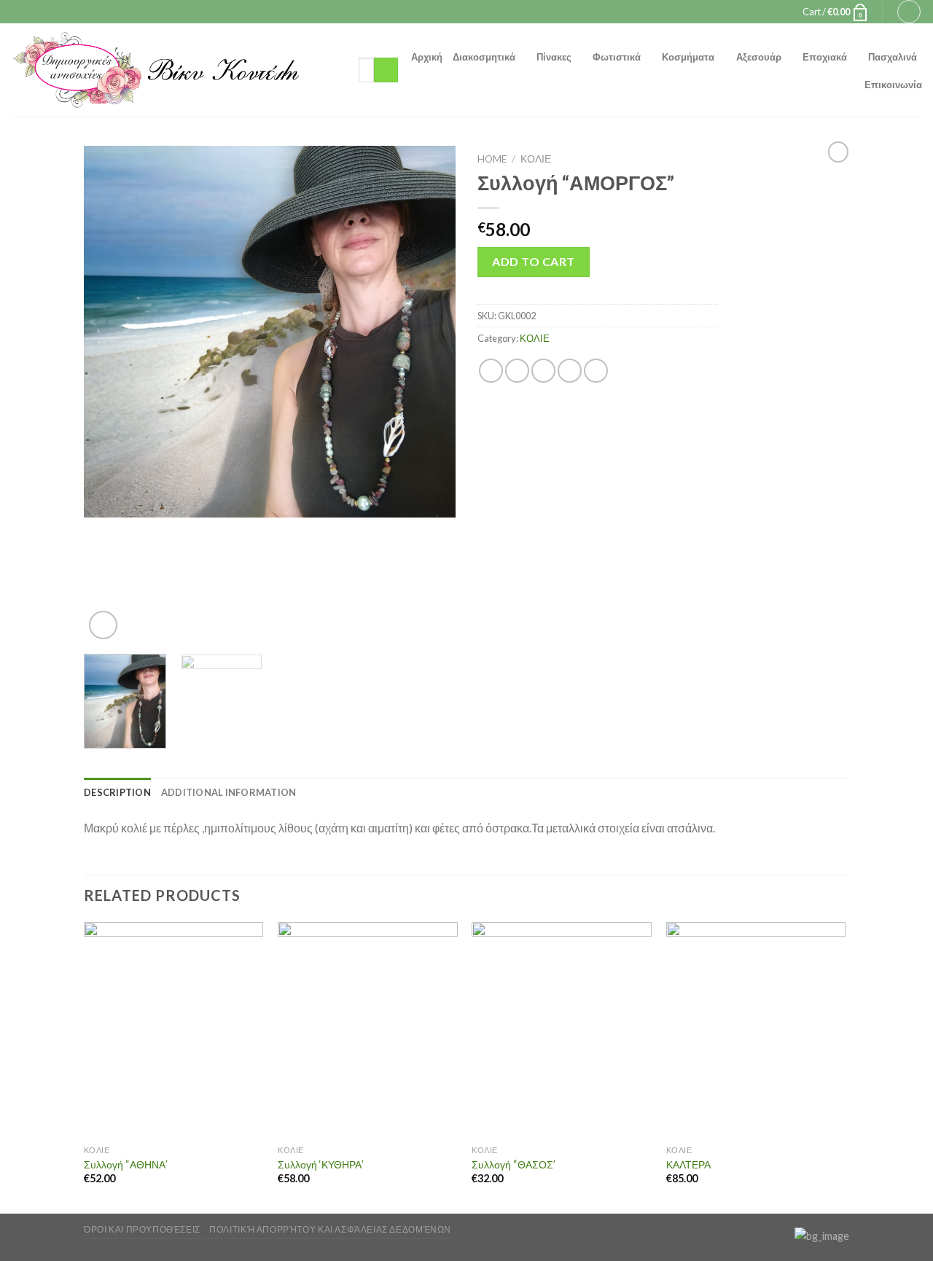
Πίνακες (553, 57)
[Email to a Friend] (543, 371)
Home (492, 159)
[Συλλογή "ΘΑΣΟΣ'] (562, 1030)
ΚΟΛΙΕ (535, 159)
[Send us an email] (480, 12)
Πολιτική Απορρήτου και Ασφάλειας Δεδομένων (330, 1229)
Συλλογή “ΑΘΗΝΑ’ (126, 1164)
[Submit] (386, 70)
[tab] (117, 792)
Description (117, 792)
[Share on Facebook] (491, 371)
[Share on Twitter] (517, 371)
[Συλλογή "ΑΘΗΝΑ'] (174, 1030)
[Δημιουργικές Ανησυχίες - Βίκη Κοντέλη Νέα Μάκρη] (174, 70)
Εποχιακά (825, 57)
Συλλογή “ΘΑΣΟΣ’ (513, 1164)
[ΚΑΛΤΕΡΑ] (756, 1030)
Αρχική (426, 57)
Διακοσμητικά (484, 57)
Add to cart (533, 261)
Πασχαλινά (892, 57)
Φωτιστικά (617, 57)
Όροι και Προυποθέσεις (142, 1229)
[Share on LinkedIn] (596, 371)
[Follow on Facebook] (452, 12)
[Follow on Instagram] (466, 12)
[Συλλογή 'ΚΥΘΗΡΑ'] (368, 1030)
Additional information (229, 792)
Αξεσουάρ (758, 57)
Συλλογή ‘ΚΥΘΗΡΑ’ (321, 1164)
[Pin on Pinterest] (570, 371)
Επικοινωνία (893, 84)
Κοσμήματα (688, 57)
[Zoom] (103, 625)
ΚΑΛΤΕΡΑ (688, 1164)
